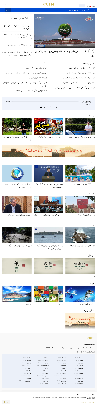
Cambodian (79, 371)
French (62, 358)
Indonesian (59, 376)
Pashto (45, 378)
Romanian (43, 381)
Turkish (27, 373)
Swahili (26, 365)
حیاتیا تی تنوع (60, 304)
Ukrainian (25, 376)
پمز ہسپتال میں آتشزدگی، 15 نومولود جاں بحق (86, 214)
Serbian (27, 358)
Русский (64, 348)
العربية (71, 348)
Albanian (79, 358)
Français (78, 348)
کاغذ (31, 276)
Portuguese (42, 376)
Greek (62, 363)
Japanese (61, 381)
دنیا (94, 224)
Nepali (45, 368)
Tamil (28, 368)
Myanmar (42, 365)
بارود (62, 276)
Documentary (56, 348)
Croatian (78, 373)
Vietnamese (25, 381)
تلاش (7, 10)
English (92, 348)
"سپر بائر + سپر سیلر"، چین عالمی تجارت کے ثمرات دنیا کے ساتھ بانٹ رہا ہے (79, 77)
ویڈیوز (93, 116)
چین (93, 163)
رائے (45, 63)
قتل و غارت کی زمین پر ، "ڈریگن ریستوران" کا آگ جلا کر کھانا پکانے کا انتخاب (31, 90)
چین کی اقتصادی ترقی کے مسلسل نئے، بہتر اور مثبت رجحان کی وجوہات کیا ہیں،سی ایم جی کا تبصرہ (75, 87)
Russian (44, 383)
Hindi (63, 371)
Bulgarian (78, 368)
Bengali (80, 365)
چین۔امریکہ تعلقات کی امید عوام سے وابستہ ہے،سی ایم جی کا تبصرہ (81, 72)
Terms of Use (83, 402)
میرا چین (92, 283)
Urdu (28, 378)
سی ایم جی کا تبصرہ (89, 63)
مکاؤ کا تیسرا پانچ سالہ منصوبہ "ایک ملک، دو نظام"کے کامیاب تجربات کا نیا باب (78, 82)
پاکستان (92, 193)
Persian (44, 371)
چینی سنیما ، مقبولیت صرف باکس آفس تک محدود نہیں (36, 67)
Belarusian (77, 363)
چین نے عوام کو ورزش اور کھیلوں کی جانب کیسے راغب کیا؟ (50, 136)
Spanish (27, 363)
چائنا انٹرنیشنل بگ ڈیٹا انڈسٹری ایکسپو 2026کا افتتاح (84, 184)
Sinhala (27, 360)
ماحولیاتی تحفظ (29, 304)
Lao (46, 358)
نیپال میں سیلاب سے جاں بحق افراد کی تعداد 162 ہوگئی (20, 245)
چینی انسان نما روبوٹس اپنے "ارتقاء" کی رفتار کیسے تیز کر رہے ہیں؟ (81, 67)
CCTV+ (47, 348)
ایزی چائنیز (92, 255)
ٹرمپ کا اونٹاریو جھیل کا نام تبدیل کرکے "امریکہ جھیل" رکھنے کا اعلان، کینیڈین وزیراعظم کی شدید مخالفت (50, 247)
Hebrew (62, 368)
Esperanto (78, 381)
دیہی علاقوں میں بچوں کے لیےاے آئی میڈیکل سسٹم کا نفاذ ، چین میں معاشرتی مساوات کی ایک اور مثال (25, 72)
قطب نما (93, 276)
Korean (62, 383)
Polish (45, 373)
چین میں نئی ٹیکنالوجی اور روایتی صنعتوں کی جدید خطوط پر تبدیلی (82, 136)
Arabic (79, 360)
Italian (62, 378)
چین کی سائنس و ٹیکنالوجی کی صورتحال (87, 304)
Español (85, 348)
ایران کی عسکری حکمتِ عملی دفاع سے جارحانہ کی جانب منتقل (82, 245)
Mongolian (43, 363)
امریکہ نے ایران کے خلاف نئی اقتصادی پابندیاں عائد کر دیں (19, 214)
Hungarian (61, 373)
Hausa (62, 365)
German (61, 360)
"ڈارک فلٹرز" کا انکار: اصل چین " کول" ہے (38, 77)
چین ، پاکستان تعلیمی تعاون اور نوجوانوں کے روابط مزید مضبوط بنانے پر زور (69, 51)
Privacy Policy (92, 402)
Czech (79, 376)
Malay (43, 360)
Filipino (79, 383)
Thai (28, 371)
